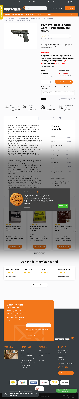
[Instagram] (62, 367)
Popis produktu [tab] (21, 118)
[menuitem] (7, 14)
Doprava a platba (25, 365)
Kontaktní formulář (66, 373)
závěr (14, 140)
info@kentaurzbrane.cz (67, 363)
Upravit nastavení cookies (42, 396)
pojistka (30, 153)
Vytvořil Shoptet (66, 395)
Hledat (45, 8)
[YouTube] (66, 367)
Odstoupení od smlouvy (27, 358)
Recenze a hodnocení (44, 353)
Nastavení (27, 206)
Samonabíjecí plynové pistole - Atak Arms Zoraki (62, 183)
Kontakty (23, 350)
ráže (20, 182)
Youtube (40, 355)
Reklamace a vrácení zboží (28, 363)
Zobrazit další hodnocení (39, 285)
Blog (39, 350)
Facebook (41, 358)
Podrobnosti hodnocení (64, 35)
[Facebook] (59, 367)
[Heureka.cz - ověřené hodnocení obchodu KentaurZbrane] (13, 383)
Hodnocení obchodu (26, 360)
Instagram (41, 360)
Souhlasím (63, 205)
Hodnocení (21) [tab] (56, 118)
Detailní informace (47, 66)
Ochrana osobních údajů (27, 355)
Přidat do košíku (62, 82)
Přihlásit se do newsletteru (35, 336)
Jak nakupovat (7, 2)
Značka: (48, 40)
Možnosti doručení (65, 75)
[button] (35, 253)
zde (30, 203)
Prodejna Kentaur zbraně (20, 2)
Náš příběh (24, 367)
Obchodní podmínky (34, 2)
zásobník (29, 149)
